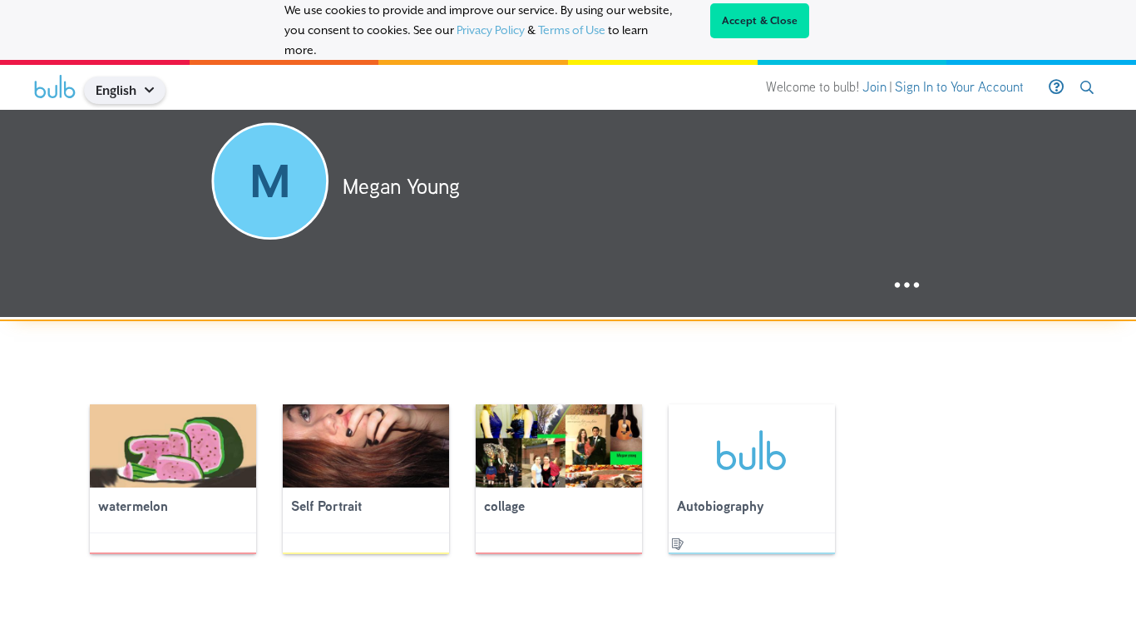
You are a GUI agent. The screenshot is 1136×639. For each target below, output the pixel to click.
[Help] (1056, 87)
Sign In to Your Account (959, 87)
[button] (156, 90)
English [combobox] (116, 90)
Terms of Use (571, 30)
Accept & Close (760, 21)
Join (874, 87)
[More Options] (906, 285)
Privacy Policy (491, 30)
